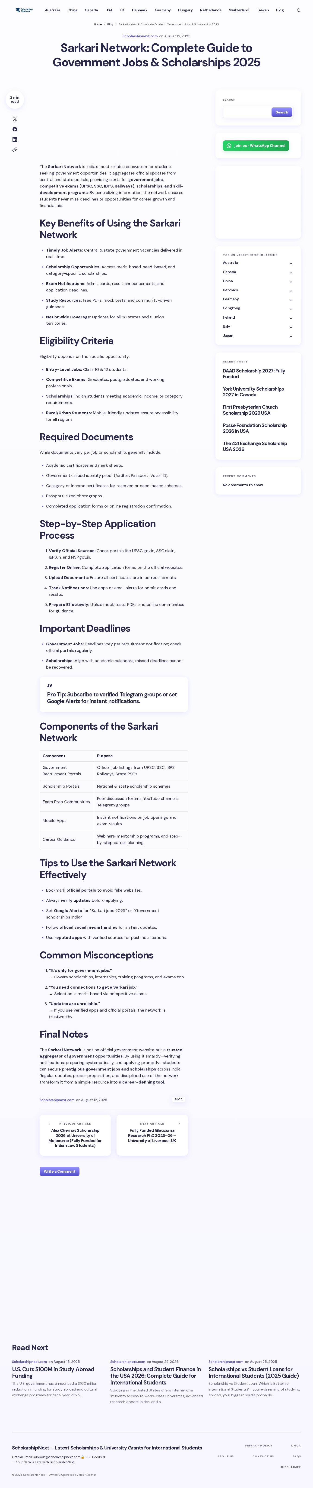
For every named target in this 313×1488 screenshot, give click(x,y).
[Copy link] (15, 150)
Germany (231, 299)
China (228, 280)
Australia (230, 262)
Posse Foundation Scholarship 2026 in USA (255, 428)
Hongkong (231, 308)
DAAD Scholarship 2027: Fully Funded (254, 374)
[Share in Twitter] (15, 119)
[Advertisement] (114, 124)
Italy (226, 326)
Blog (110, 24)
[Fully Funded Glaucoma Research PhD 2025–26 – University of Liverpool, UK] (152, 1135)
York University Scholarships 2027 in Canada (253, 392)
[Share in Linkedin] (15, 139)
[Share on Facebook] (15, 129)
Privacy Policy (259, 1445)
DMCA (296, 1445)
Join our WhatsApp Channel (259, 145)
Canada (229, 271)
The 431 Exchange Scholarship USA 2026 (255, 447)
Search (229, 99)
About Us (225, 1456)
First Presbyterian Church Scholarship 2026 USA (250, 410)
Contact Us (263, 1456)
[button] (299, 10)
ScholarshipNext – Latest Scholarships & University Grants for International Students (107, 1447)
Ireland (229, 317)
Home (98, 24)
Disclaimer (291, 1467)
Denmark (230, 290)
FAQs (297, 1456)
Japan (228, 335)
